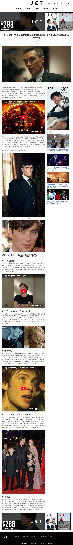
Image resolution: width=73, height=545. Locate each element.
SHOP (55, 9)
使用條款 (33, 543)
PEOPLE (18, 9)
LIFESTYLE (46, 9)
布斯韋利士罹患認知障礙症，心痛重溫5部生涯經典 (17, 150)
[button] (54, 3)
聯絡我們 (50, 543)
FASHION (36, 9)
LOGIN (49, 3)
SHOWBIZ (27, 9)
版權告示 (41, 543)
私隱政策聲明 (24, 543)
